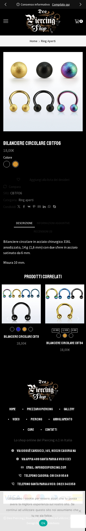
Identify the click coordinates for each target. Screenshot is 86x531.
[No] (79, 511)
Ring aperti (48, 41)
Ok (43, 523)
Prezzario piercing (40, 409)
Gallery (69, 409)
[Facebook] (23, 207)
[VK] (29, 207)
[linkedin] (44, 207)
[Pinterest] (34, 207)
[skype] (54, 207)
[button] (5, 4)
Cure (31, 430)
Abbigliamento (62, 419)
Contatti (51, 430)
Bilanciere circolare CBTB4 (64, 343)
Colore (7, 157)
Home (33, 41)
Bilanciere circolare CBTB (21, 337)
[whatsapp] (49, 207)
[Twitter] (18, 207)
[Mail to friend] (39, 207)
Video (16, 419)
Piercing (36, 419)
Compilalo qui (61, 4)
